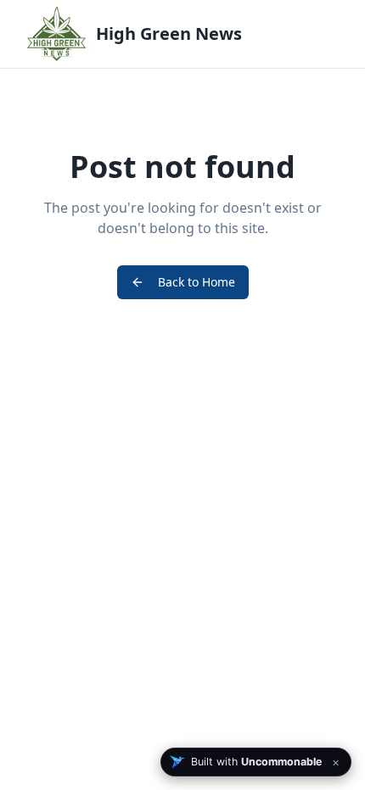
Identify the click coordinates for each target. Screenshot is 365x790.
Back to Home (196, 282)
